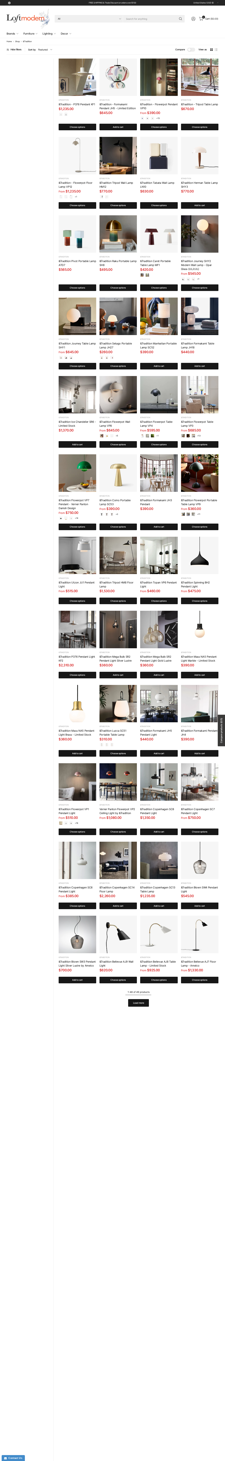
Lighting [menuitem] (47, 33)
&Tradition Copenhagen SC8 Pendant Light (157, 811)
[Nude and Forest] (101, 357)
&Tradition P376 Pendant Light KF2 (77, 658)
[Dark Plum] (147, 118)
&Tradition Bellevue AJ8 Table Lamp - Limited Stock (158, 963)
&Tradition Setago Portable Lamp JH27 (115, 345)
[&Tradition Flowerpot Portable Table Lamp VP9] (200, 473)
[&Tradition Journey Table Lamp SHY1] (77, 316)
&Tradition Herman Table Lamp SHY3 (199, 184)
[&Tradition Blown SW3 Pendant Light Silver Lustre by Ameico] (77, 934)
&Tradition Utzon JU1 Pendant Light (77, 584)
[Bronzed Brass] (107, 514)
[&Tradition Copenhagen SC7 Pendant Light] (200, 782)
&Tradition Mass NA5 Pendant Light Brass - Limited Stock (76, 732)
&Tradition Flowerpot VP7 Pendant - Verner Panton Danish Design (74, 504)
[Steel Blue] (71, 357)
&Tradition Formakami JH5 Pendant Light (156, 732)
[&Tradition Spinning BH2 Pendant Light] (200, 555)
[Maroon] (112, 745)
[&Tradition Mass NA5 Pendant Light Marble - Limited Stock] (200, 629)
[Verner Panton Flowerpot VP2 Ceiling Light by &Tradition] (118, 782)
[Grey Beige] (152, 118)
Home (9, 41)
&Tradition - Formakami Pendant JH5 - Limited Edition (117, 106)
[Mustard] (107, 436)
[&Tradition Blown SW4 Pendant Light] (200, 860)
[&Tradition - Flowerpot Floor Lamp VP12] (77, 155)
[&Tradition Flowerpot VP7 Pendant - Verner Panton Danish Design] (77, 473)
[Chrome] (193, 514)
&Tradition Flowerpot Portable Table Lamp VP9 (199, 502)
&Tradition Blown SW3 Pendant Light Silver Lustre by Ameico (77, 963)
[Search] (180, 19)
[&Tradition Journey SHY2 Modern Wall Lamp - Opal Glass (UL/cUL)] (200, 234)
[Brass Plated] (188, 436)
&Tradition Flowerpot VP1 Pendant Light (74, 811)
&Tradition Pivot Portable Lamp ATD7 (77, 263)
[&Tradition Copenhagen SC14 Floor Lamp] (118, 860)
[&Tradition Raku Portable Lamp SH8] (118, 234)
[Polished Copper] (142, 436)
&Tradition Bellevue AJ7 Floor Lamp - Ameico (198, 963)
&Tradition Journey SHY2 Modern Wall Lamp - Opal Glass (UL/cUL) (196, 265)
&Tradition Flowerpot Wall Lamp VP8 (114, 423)
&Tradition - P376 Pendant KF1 (77, 104)
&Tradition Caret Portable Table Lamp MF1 (155, 263)
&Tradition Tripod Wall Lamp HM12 (116, 184)
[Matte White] (61, 114)
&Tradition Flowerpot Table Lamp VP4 (156, 423)
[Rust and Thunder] (107, 357)
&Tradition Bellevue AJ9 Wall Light (116, 963)
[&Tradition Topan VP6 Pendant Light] (159, 555)
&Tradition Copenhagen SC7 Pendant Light (198, 811)
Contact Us (14, 1458)
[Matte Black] (71, 197)
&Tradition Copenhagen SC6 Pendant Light (76, 889)
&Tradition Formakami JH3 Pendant (156, 502)
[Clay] (193, 279)
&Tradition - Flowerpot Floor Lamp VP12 (75, 184)
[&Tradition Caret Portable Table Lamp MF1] (159, 234)
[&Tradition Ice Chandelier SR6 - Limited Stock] (77, 395)
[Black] (101, 197)
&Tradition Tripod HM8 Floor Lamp (116, 584)
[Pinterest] (9, 2)
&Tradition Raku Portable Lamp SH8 (118, 263)
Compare (180, 49)
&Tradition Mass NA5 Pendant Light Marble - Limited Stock (199, 658)
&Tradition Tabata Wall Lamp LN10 (157, 184)
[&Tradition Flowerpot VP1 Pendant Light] (77, 782)
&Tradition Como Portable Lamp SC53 (115, 502)
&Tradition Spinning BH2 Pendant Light (195, 584)
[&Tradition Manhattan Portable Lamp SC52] (159, 316)
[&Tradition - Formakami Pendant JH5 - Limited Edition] (118, 77)
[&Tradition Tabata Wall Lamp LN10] (159, 155)
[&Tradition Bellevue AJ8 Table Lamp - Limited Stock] (159, 934)
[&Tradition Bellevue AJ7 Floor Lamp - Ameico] (200, 934)
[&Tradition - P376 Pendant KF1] (77, 77)
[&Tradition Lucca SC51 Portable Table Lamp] (118, 703)
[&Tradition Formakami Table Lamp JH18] (200, 316)
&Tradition (27, 41)
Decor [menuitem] (64, 33)
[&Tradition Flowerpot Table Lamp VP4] (159, 395)
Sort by (32, 49)
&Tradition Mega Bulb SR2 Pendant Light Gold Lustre (155, 658)
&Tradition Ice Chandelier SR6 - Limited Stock (77, 423)
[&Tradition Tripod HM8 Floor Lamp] (118, 555)
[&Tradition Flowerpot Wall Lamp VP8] (118, 395)
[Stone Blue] (183, 514)
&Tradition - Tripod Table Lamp (199, 104)
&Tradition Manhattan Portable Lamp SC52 (158, 345)
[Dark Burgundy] (142, 275)
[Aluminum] (66, 114)
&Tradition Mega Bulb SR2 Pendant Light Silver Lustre (115, 658)
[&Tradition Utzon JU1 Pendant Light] (77, 555)
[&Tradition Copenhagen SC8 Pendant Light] (159, 782)
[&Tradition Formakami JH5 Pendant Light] (159, 703)
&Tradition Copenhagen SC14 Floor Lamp (117, 889)
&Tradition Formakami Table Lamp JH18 (197, 345)
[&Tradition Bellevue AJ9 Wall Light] (118, 934)
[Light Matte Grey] (66, 823)
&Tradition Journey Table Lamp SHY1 (77, 345)
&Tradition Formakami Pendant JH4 (199, 732)
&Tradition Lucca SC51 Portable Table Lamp (112, 732)
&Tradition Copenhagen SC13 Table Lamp (157, 889)
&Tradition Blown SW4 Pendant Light (199, 889)
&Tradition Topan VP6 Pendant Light (158, 584)
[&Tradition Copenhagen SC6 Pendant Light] (77, 860)
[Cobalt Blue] (142, 118)
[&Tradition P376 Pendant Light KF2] (77, 629)
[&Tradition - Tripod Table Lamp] (200, 77)
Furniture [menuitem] (28, 33)
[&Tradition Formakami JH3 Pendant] (159, 473)
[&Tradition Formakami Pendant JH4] (200, 703)
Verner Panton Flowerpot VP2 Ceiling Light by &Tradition (117, 811)
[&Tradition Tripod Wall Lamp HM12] (118, 155)
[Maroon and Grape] (112, 357)
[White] (107, 197)
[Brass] (112, 514)
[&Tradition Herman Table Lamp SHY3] (200, 155)
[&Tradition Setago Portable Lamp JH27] (118, 316)
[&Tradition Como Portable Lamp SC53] (118, 473)
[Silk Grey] (147, 275)
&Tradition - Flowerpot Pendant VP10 (159, 106)
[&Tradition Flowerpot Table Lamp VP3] (200, 395)
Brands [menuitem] (11, 33)
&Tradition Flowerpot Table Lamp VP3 (197, 423)
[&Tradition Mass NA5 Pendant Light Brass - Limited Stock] (77, 703)
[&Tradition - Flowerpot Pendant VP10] (159, 77)
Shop (17, 41)
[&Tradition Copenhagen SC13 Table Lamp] (159, 860)
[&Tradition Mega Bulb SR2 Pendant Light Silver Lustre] (118, 629)
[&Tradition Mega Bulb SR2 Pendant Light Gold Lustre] (159, 629)
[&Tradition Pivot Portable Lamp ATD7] (77, 234)
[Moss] (107, 745)
